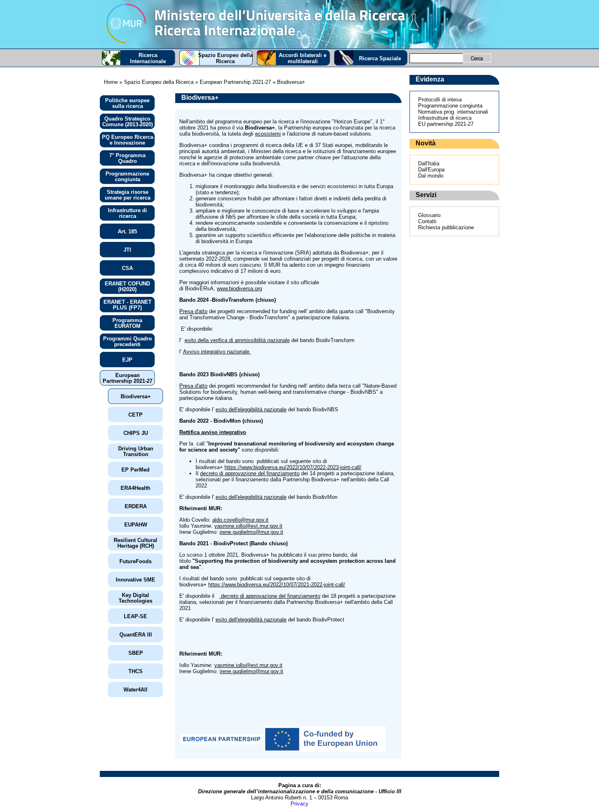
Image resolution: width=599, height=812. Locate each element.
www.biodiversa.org (239, 288)
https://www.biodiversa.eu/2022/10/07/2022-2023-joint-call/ (293, 467)
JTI (127, 250)
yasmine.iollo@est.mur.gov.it (248, 526)
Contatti (427, 221)
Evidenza (430, 79)
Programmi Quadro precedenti (127, 341)
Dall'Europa (431, 170)
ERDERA (136, 506)
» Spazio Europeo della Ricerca (156, 82)
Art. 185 (127, 231)
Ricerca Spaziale (380, 58)
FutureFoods (135, 561)
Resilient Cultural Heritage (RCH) (135, 543)
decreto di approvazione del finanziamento (250, 473)
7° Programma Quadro (127, 158)
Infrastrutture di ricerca (127, 213)
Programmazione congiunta (127, 176)
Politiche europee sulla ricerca (127, 103)
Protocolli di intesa (440, 100)
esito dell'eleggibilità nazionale (251, 409)
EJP (127, 360)
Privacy (299, 804)
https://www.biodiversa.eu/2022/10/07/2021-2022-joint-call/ (276, 585)
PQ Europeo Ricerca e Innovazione (127, 140)
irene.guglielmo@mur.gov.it (251, 532)
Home (111, 82)
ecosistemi (268, 134)
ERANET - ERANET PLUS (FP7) (128, 305)
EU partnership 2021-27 (445, 124)
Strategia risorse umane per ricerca (127, 195)
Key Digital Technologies (135, 598)
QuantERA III (135, 635)
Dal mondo (430, 176)
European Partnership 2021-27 (127, 378)
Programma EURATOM (127, 323)
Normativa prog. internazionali (453, 112)
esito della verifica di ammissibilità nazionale (237, 340)
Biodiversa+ (136, 396)
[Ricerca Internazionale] (299, 24)
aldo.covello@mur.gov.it (240, 520)
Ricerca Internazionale (148, 58)
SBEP (135, 653)
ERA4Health (135, 488)
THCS (135, 671)
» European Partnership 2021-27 (233, 82)
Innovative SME (135, 580)
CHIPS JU (135, 433)
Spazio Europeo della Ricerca (225, 58)
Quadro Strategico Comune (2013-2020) (127, 121)
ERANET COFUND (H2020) (127, 286)
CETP (135, 415)
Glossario (429, 215)
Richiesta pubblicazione (446, 227)
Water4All (135, 690)
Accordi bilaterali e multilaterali (302, 58)
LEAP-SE (135, 616)
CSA (127, 268)
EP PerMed (135, 470)
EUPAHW (135, 525)
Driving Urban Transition (135, 451)
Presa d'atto (193, 311)
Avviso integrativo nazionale (217, 352)
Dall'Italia (428, 163)
